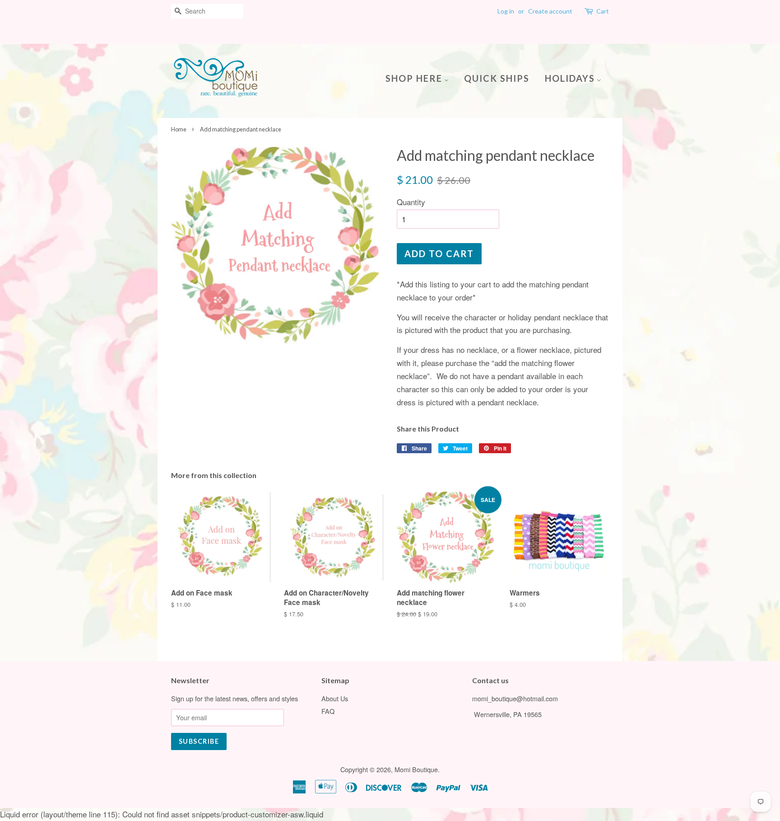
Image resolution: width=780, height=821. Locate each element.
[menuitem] (420, 77)
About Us (334, 698)
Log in (505, 11)
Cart (602, 11)
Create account (550, 11)
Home (178, 129)
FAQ (327, 711)
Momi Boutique (416, 769)
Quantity (411, 201)
